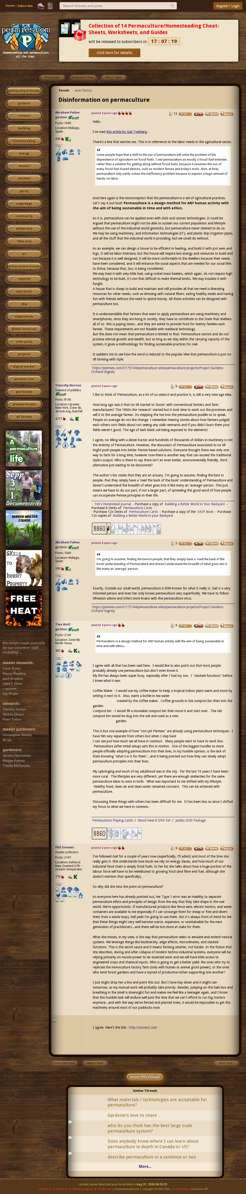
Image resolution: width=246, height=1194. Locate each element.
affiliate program (82, 1189)
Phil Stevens (64, 847)
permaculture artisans (24, 266)
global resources (24, 329)
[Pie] (41, 6)
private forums (24, 404)
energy (24, 153)
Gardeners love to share (132, 1115)
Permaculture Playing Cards (112, 820)
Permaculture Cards (137, 508)
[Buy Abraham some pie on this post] (199, 114)
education (24, 291)
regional (24, 279)
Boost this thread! (145, 1077)
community (24, 216)
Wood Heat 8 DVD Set (154, 820)
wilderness (24, 228)
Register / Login (228, 6)
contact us (45, 1189)
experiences (24, 316)
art (24, 254)
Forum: (64, 90)
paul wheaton (180, 1189)
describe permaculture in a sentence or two (152, 1156)
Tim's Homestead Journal (112, 504)
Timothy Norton (68, 385)
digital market (24, 366)
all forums (24, 417)
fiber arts (24, 241)
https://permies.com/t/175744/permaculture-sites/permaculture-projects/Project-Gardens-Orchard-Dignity (157, 609)
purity (24, 191)
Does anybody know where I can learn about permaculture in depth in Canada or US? (153, 1144)
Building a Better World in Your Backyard (195, 504)
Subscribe (25, 6)
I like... (59, 146)
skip (24, 304)
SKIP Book (205, 512)
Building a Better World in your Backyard (143, 515)
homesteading (24, 141)
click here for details (114, 52)
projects (24, 354)
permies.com (24, 379)
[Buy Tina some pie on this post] (199, 626)
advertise (62, 1189)
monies (24, 166)
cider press (24, 341)
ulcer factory (83, 90)
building (24, 128)
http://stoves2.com (143, 1027)
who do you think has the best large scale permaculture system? (150, 1128)
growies (24, 103)
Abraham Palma (67, 112)
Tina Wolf (62, 624)
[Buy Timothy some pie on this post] (199, 387)
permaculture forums (24, 91)
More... (145, 1166)
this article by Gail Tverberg (126, 132)
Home (10, 5)
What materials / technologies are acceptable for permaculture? (157, 1102)
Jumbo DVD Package (190, 820)
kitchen (24, 178)
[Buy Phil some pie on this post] (199, 848)
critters (24, 116)
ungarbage (24, 203)
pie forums (24, 392)
